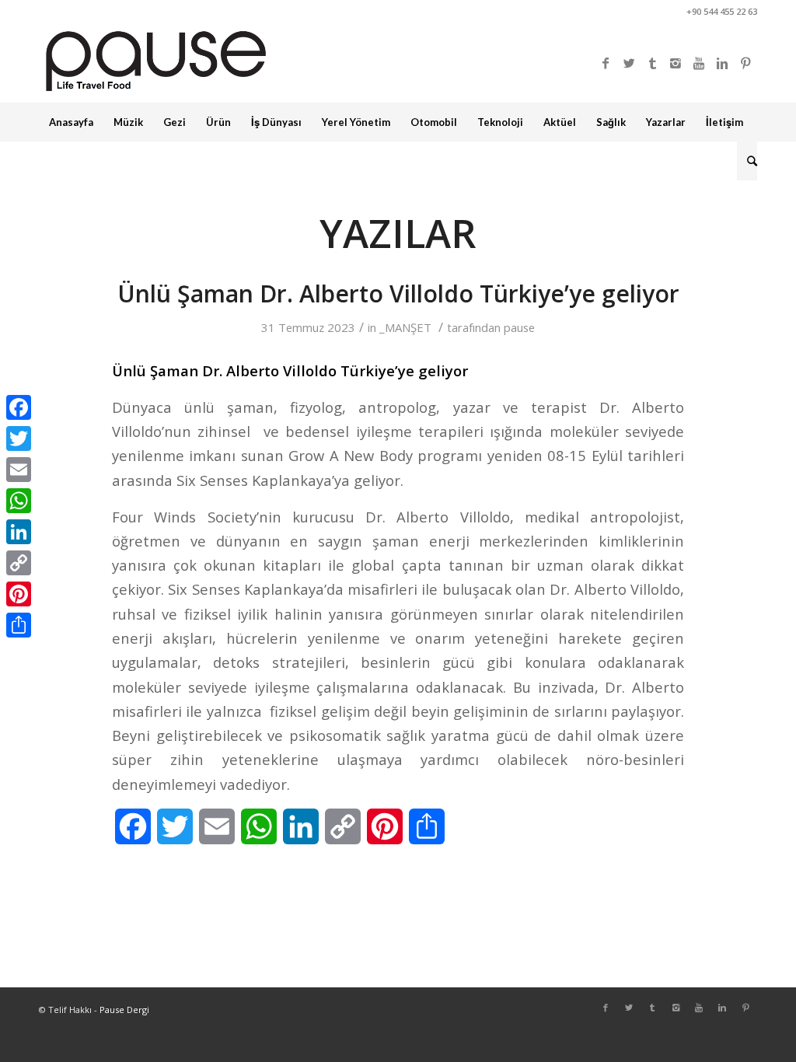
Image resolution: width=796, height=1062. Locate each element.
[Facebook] (605, 63)
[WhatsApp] (18, 500)
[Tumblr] (652, 63)
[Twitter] (629, 63)
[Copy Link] (18, 562)
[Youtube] (698, 63)
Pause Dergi (124, 1009)
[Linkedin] (722, 63)
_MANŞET (405, 327)
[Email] (18, 469)
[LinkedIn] (18, 531)
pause (519, 327)
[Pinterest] (745, 63)
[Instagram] (675, 63)
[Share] (18, 625)
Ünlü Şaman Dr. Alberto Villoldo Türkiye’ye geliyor (398, 293)
